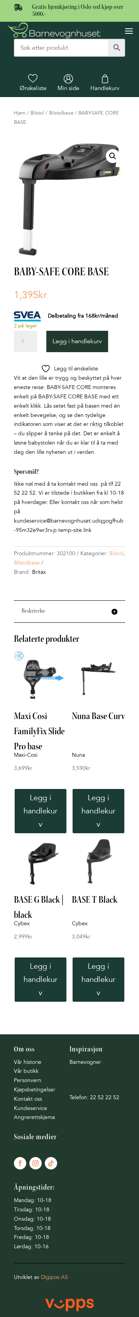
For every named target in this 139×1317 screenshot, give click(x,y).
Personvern (27, 1080)
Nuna (78, 755)
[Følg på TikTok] (51, 1163)
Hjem (19, 113)
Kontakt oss (28, 1099)
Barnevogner (85, 1062)
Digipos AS (54, 1277)
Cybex (22, 923)
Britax (39, 572)
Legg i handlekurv (77, 341)
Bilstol (37, 113)
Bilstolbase (61, 113)
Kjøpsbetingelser (34, 1089)
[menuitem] (33, 82)
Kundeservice (30, 1108)
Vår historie (27, 1062)
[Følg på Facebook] (20, 1163)
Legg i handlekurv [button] (41, 811)
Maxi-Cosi (25, 755)
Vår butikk (26, 1071)
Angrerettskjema (34, 1117)
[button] (113, 156)
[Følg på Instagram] (35, 1163)
